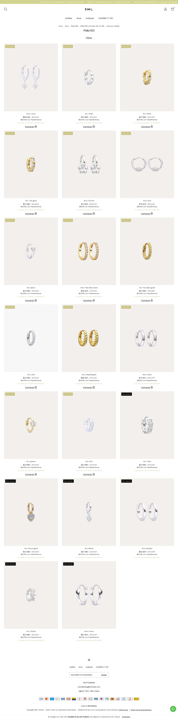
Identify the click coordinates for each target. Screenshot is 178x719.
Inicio (61, 26)
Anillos (68, 18)
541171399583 (89, 683)
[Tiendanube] (89, 706)
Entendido (126, 717)
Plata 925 (74, 26)
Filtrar (89, 38)
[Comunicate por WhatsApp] (173, 709)
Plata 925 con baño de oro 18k (92, 26)
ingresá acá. (123, 710)
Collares (90, 18)
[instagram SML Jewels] (89, 660)
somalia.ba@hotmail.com (89, 687)
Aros (79, 18)
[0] (171, 9)
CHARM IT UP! (106, 18)
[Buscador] (6, 9)
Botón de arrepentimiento (141, 710)
